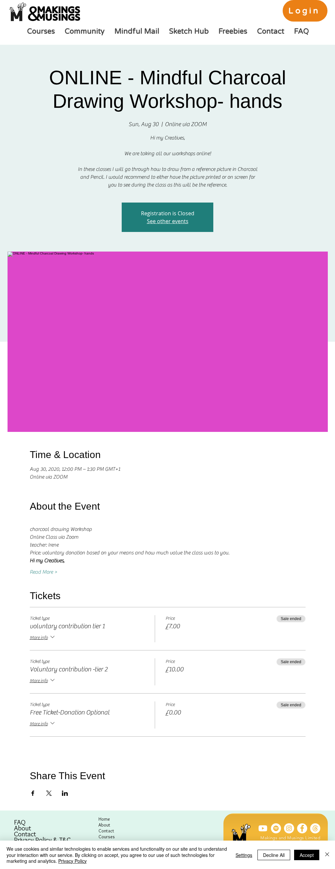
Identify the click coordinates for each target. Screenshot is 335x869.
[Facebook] (302, 828)
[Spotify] (276, 828)
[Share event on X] (49, 793)
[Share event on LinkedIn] (65, 793)
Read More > (43, 572)
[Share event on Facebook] (33, 793)
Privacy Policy (72, 861)
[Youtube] (263, 828)
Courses (106, 837)
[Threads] (315, 828)
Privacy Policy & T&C (42, 840)
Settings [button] (244, 855)
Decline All (274, 855)
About (22, 828)
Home (104, 819)
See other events (167, 221)
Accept (307, 855)
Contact (25, 834)
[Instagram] (289, 828)
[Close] (327, 855)
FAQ (20, 822)
